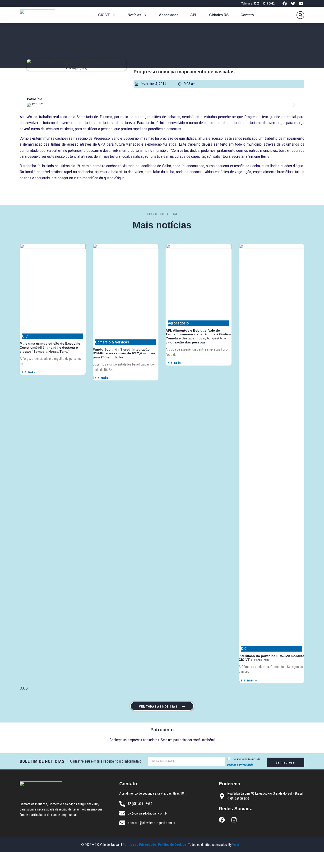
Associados (168, 15)
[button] (300, 15)
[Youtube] (301, 3)
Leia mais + (29, 372)
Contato (247, 15)
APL (193, 15)
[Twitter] (293, 3)
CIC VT (104, 15)
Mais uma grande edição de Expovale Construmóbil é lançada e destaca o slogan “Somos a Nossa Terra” (50, 347)
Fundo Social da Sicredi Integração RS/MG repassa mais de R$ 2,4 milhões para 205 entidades (124, 353)
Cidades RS (219, 15)
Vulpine (237, 845)
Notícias (134, 15)
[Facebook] (284, 3)
